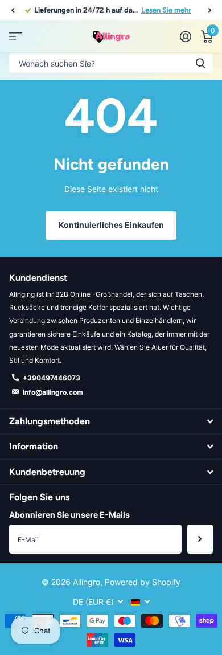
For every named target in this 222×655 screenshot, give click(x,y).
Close (111, 421)
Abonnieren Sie (200, 539)
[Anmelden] (185, 36)
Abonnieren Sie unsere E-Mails (69, 514)
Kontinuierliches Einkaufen (111, 225)
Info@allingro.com (53, 392)
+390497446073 (51, 378)
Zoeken (200, 63)
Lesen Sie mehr (166, 10)
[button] (12, 10)
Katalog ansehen (15, 37)
